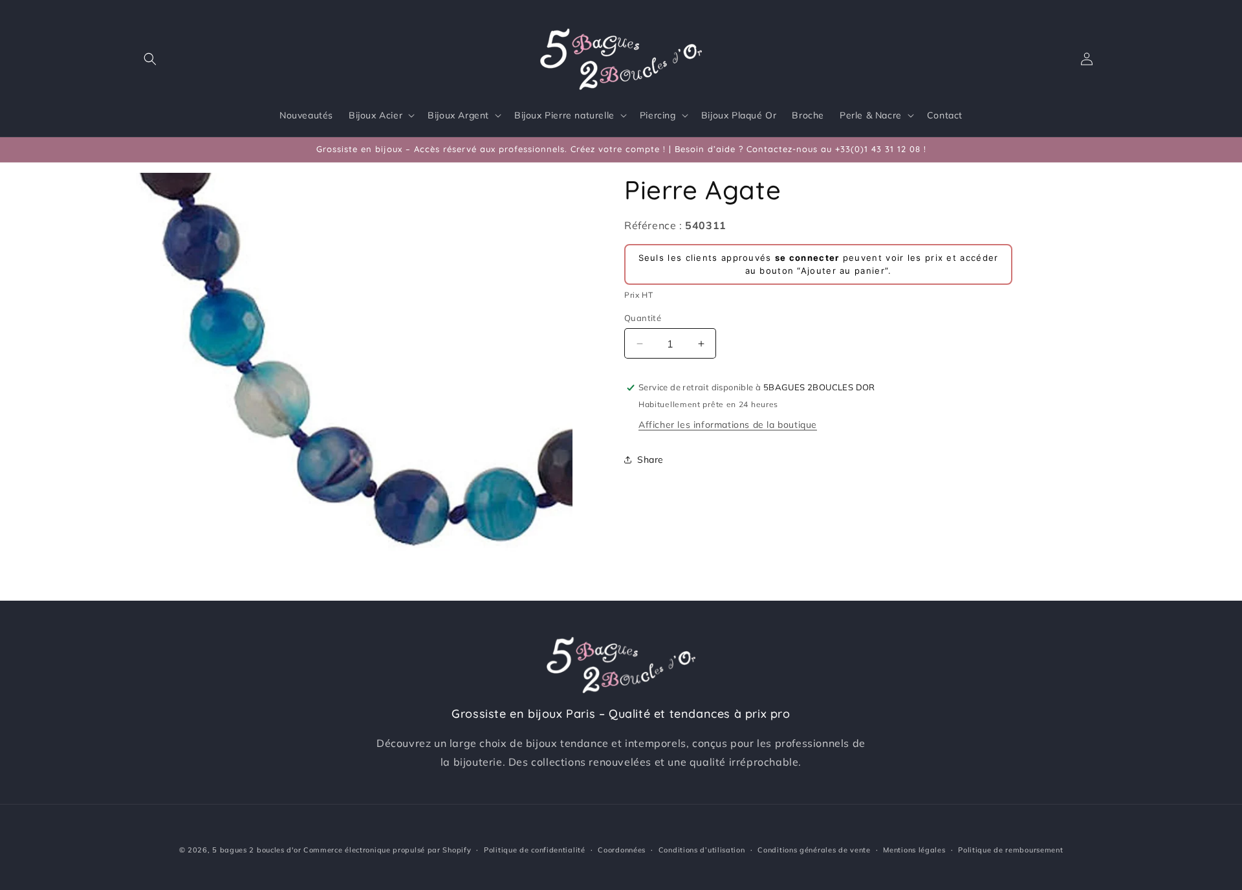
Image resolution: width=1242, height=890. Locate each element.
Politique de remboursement (1010, 849)
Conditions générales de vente (813, 849)
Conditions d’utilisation (702, 849)
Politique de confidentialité (534, 849)
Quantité (642, 318)
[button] (150, 59)
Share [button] (650, 459)
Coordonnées (622, 849)
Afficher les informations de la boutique (727, 424)
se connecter (807, 257)
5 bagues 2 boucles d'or (256, 849)
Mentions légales (914, 849)
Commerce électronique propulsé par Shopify (387, 849)
